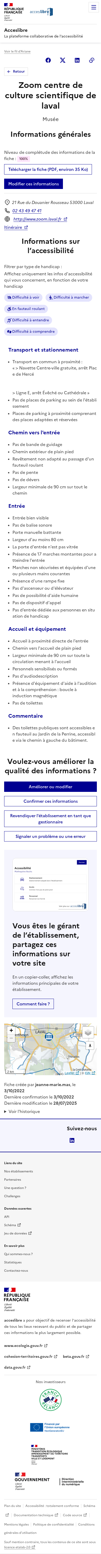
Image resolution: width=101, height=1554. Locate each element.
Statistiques (12, 1262)
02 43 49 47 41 (26, 211)
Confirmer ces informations (51, 801)
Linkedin (77, 60)
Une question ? (15, 1188)
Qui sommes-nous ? (18, 1254)
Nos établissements (18, 1171)
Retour (19, 71)
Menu (94, 7)
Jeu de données (15, 1233)
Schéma (10, 1225)
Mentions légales (16, 1524)
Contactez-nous (16, 1270)
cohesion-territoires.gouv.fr (28, 1356)
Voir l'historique (24, 1111)
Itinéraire (13, 227)
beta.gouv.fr (73, 1356)
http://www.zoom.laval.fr (37, 219)
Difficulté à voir (25, 297)
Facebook (48, 60)
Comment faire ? (33, 1004)
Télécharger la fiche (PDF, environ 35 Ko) (48, 169)
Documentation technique (33, 1515)
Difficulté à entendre (30, 320)
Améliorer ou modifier (50, 787)
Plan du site (12, 1506)
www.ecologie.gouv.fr (23, 1345)
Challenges (12, 1196)
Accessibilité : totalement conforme (52, 1506)
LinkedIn (72, 1140)
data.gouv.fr (15, 1367)
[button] (11, 1030)
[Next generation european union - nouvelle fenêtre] (50, 1427)
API (6, 1217)
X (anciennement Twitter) (62, 60)
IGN (87, 1073)
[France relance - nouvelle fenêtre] (50, 1400)
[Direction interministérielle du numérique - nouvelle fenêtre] (50, 1481)
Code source (72, 1515)
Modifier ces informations (33, 184)
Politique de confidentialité (53, 1524)
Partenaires (12, 1179)
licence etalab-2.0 (17, 1547)
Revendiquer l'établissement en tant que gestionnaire (50, 819)
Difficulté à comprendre (33, 331)
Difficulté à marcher (71, 297)
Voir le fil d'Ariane (17, 51)
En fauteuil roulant (28, 309)
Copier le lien (91, 60)
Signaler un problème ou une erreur (50, 836)
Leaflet (69, 1073)
